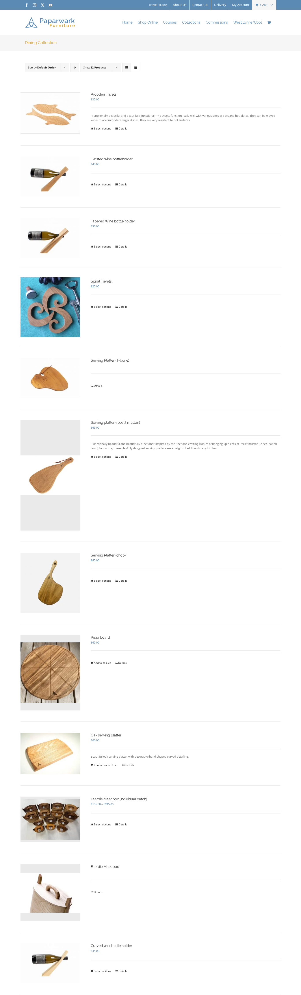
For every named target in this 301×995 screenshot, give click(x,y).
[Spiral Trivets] (50, 307)
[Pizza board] (50, 672)
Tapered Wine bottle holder (113, 221)
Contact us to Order (106, 765)
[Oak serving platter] (50, 753)
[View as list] (135, 67)
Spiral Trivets (101, 281)
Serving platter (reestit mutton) (115, 422)
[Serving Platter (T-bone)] (50, 378)
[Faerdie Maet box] (50, 892)
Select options (102, 128)
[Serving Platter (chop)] (50, 582)
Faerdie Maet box (105, 867)
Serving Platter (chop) (108, 555)
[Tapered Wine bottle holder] (50, 238)
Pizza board (100, 637)
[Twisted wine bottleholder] (50, 176)
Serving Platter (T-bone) (110, 360)
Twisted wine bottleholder (112, 159)
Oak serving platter (106, 735)
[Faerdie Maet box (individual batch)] (50, 819)
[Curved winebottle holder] (50, 963)
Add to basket (102, 663)
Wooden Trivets (104, 94)
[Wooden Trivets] (50, 113)
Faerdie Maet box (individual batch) (119, 799)
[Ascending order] (74, 67)
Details (123, 128)
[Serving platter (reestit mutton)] (50, 475)
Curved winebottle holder (111, 946)
